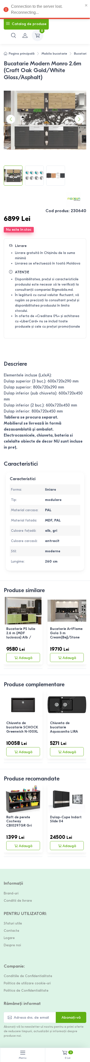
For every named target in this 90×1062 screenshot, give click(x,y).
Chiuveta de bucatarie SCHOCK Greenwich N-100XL (22, 727)
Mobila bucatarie (54, 53)
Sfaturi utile (13, 923)
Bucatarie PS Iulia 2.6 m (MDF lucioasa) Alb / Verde (20, 635)
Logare (9, 938)
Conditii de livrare (18, 900)
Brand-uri (11, 893)
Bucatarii (80, 53)
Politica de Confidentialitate (26, 990)
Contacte (11, 930)
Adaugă (25, 657)
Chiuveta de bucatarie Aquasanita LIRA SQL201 (64, 729)
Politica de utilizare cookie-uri (27, 983)
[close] (86, 5)
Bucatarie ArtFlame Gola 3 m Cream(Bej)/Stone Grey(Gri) (66, 635)
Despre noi (12, 945)
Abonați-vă (71, 1017)
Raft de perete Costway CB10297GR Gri (19, 821)
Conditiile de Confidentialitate (28, 976)
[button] (13, 35)
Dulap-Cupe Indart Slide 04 (66, 819)
